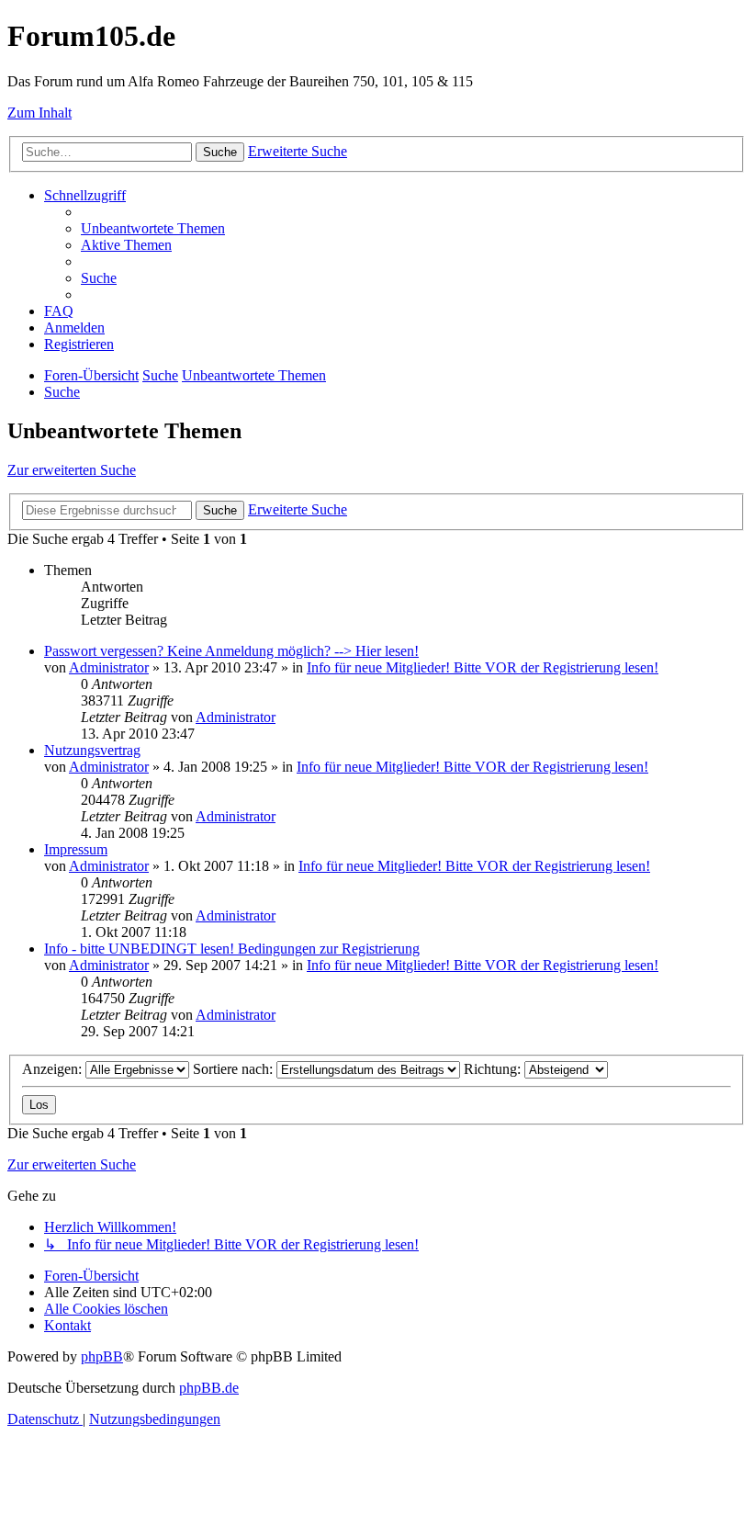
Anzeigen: (53, 1069)
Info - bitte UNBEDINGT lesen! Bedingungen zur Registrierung (232, 948)
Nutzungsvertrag (92, 750)
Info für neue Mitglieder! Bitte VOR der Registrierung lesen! (482, 667)
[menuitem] (153, 228)
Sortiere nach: (234, 1069)
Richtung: (494, 1069)
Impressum (75, 849)
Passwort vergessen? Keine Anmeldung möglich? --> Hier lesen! (231, 651)
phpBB (102, 1356)
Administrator (109, 667)
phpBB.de (209, 1387)
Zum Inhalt (39, 112)
